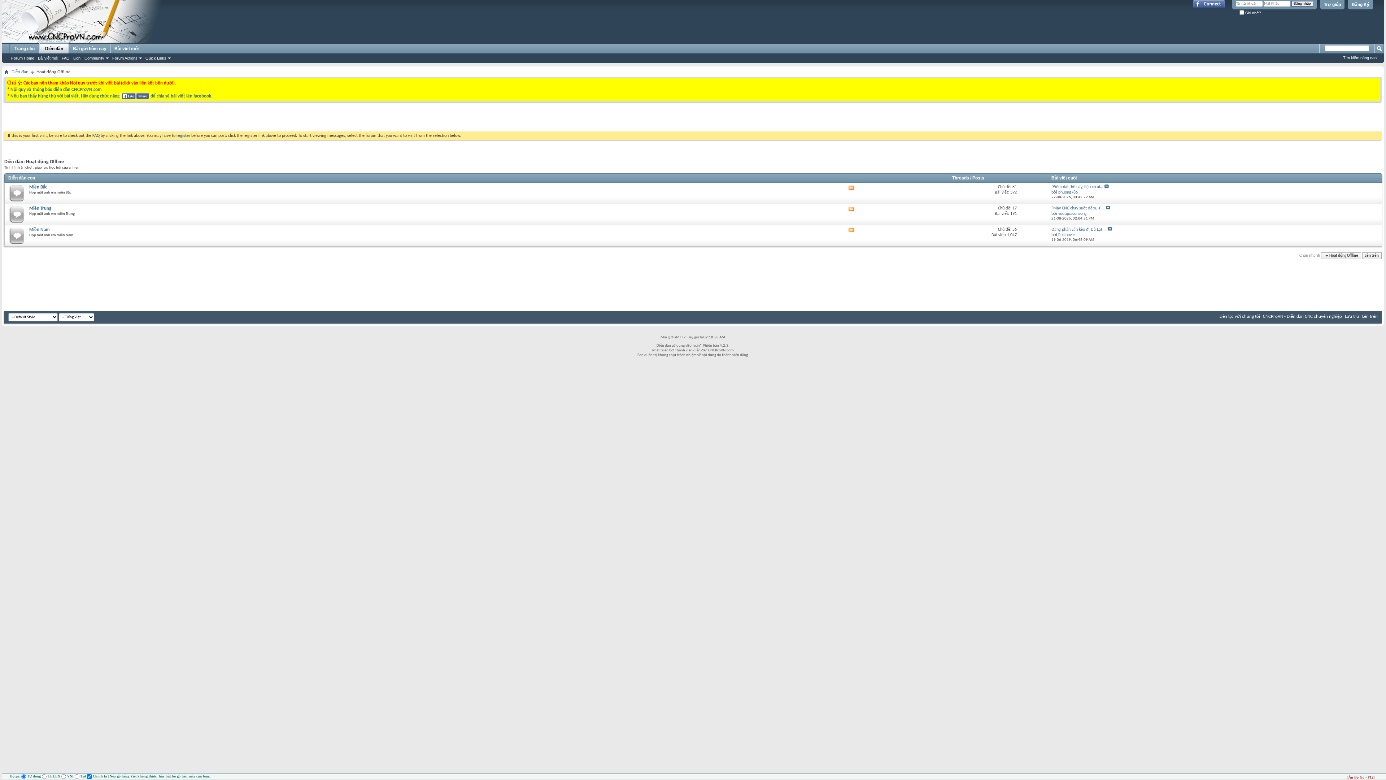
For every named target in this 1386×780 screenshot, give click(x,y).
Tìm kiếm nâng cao (1360, 58)
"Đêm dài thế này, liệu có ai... (1077, 187)
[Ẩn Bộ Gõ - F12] (1360, 777)
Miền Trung (40, 208)
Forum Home (22, 58)
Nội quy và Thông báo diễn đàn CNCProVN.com (56, 89)
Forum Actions (125, 58)
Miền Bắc (38, 187)
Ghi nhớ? (1252, 13)
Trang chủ (24, 48)
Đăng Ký (1360, 4)
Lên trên (1372, 256)
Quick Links (155, 58)
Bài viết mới (48, 58)
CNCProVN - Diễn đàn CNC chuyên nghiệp (1302, 316)
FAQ (66, 58)
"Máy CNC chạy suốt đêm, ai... (1078, 208)
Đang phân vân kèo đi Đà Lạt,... (1079, 230)
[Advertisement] (602, 119)
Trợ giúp (1332, 4)
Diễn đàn (54, 48)
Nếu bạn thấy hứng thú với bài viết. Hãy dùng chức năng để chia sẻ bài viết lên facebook (110, 96)
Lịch (76, 58)
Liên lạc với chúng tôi (1240, 316)
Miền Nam (39, 230)
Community (94, 58)
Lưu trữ (1352, 316)
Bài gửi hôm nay (89, 48)
